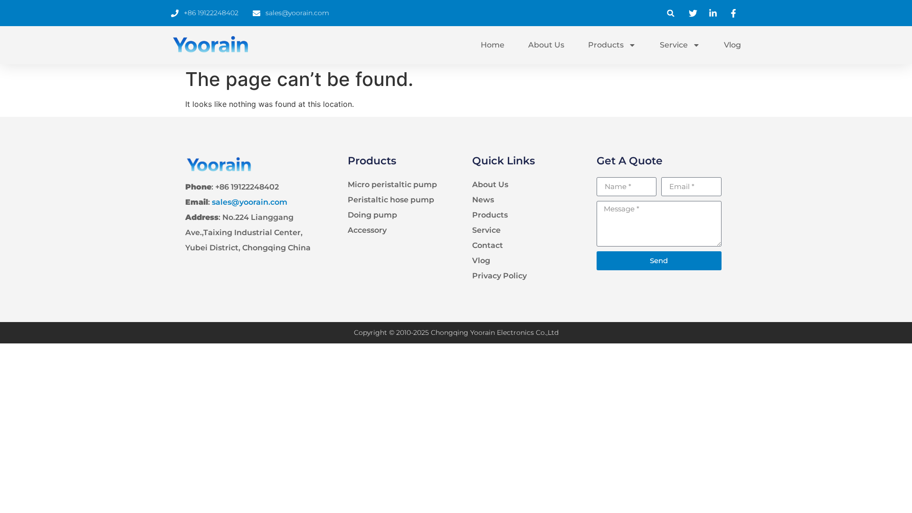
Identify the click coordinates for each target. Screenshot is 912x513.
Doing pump (372, 214)
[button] (671, 13)
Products (606, 44)
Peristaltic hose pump (391, 199)
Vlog (732, 44)
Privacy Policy (499, 275)
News (483, 199)
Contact (487, 245)
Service (674, 44)
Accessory (367, 230)
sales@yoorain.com (249, 202)
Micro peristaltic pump (392, 184)
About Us (546, 44)
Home (492, 44)
